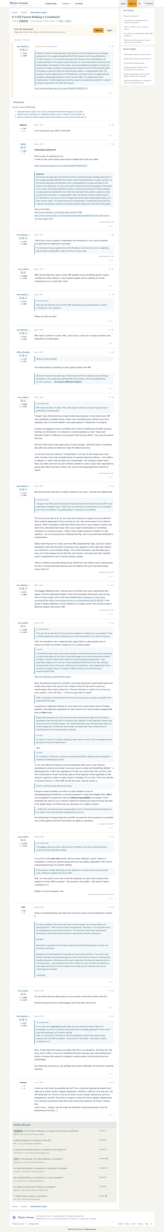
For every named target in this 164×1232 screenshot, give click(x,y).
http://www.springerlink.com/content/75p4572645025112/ (61, 88)
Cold (61, 21)
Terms (133, 1224)
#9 (113, 397)
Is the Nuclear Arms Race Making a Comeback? (41, 1159)
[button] (58, 3)
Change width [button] (33, 1224)
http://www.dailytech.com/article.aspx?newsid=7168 (58, 212)
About (127, 1224)
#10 (112, 486)
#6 (113, 294)
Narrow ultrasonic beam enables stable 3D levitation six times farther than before (52, 117)
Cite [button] (110, 93)
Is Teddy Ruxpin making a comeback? (30, 1196)
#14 (112, 907)
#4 (113, 235)
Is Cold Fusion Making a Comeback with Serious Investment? (51, 1131)
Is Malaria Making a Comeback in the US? (32, 1140)
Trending (79, 3)
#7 (113, 330)
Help (146, 1224)
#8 (113, 352)
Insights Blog (50, 3)
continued (40, 975)
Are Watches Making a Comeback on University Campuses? (40, 1168)
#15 (112, 991)
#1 (113, 46)
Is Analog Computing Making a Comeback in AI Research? (39, 1149)
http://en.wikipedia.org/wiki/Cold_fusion (52, 676)
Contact (120, 1224)
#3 (113, 144)
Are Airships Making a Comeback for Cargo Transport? (38, 1177)
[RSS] (151, 1224)
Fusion (67, 21)
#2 (113, 125)
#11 (112, 585)
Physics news (18, 107)
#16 (112, 1016)
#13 (112, 837)
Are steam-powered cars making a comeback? (34, 1187)
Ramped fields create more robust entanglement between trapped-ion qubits (50, 111)
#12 (112, 623)
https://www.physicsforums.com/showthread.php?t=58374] (76, 600)
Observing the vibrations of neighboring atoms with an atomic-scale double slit (51, 114)
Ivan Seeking (22, 46)
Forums (65, 3)
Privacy (140, 1224)
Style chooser (18, 1224)
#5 (113, 269)
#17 (112, 1082)
